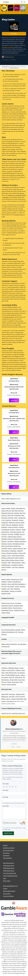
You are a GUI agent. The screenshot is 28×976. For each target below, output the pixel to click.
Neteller (4, 582)
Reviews (5, 845)
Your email (5, 797)
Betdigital (15, 525)
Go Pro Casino (20, 696)
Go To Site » (14, 33)
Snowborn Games (17, 565)
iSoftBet (16, 534)
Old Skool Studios (19, 539)
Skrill (21, 579)
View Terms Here (14, 389)
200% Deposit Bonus (8, 865)
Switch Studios (6, 567)
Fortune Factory (13, 527)
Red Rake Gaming (18, 544)
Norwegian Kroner (7, 610)
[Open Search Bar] (21, 2)
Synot (9, 555)
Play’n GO (10, 515)
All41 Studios (19, 558)
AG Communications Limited (10, 630)
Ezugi (15, 518)
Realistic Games (6, 544)
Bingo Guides (6, 881)
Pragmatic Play (12, 195)
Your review (5, 806)
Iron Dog (10, 534)
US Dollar (18, 603)
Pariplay (16, 513)
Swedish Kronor (19, 610)
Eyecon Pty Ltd (6, 511)
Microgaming (20, 508)
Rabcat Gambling (20, 541)
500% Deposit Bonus (8, 870)
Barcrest (8, 525)
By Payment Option (8, 850)
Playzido (4, 562)
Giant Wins (18, 677)
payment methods (11, 225)
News (4, 878)
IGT (23, 532)
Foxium (21, 527)
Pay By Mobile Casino (12, 675)
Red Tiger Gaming (17, 511)
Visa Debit (10, 586)
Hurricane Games (15, 532)
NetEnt (13, 508)
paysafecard (16, 582)
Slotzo (9, 682)
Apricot (3, 570)
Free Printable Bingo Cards (10, 876)
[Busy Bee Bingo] (5, 2)
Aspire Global (5, 508)
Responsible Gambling (9, 891)
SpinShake (19, 699)
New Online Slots (11, 673)
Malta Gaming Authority (9, 644)
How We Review (7, 858)
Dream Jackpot (11, 684)
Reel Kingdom (16, 562)
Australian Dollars (7, 606)
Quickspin (10, 541)
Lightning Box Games (14, 537)
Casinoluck (10, 701)
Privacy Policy (6, 893)
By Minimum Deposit (8, 848)
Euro (12, 603)
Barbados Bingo (13, 668)
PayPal (9, 582)
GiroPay (22, 586)
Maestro (4, 584)
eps (8, 589)
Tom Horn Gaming (18, 567)
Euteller (3, 589)
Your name (5, 790)
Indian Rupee (5, 613)
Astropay (17, 589)
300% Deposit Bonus (8, 868)
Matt (12, 57)
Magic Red (4, 694)
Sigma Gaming (18, 548)
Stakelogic (13, 551)
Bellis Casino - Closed (8, 699)
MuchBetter (5, 591)
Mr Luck (4, 682)
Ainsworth (15, 520)
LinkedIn (12, 747)
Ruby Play (17, 546)
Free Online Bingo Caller (9, 873)
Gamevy (18, 529)
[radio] (3, 786)
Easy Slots (21, 680)
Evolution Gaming (19, 214)
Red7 (9, 562)
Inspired (4, 534)
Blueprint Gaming (21, 195)
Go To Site (14, 400)
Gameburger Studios (8, 529)
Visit (14, 432)
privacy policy (7, 829)
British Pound (5, 603)
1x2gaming (21, 518)
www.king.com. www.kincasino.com (13, 713)
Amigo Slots (13, 680)
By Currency (6, 853)
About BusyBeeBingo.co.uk (10, 886)
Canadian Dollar (6, 608)
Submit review (8, 833)
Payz (11, 589)
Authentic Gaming (14, 522)
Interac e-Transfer (15, 591)
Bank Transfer (5, 579)
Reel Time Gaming (7, 546)
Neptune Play (20, 694)
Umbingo (4, 668)
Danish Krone (17, 608)
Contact (5, 888)
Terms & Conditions (8, 896)
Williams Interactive (7, 558)
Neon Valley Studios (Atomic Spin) (12, 560)
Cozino (22, 675)
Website (18, 747)
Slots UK (11, 677)
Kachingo (12, 694)
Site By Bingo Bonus (8, 863)
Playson (4, 541)
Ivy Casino (4, 677)
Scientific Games (6, 548)
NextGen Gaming (7, 539)
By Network (6, 855)
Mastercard (15, 579)
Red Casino (15, 682)
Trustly (17, 586)
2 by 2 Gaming (6, 520)
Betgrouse (4, 696)
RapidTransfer (6, 593)
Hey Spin (12, 696)
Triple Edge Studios (18, 555)
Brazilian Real (18, 606)
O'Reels (18, 670)
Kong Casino (11, 670)
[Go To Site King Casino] (14, 26)
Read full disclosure (14, 67)
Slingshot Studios (12, 553)
